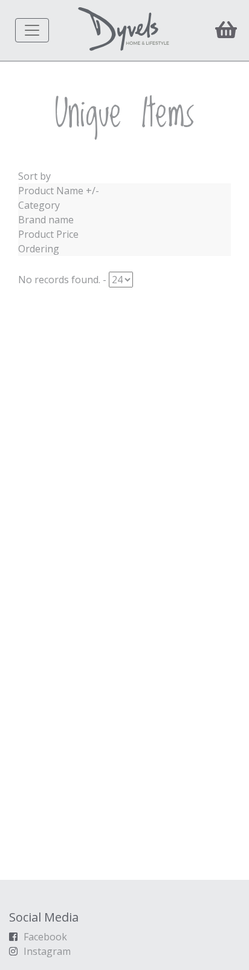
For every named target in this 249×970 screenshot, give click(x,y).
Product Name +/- (58, 190)
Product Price (48, 234)
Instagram (47, 951)
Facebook (45, 936)
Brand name (46, 219)
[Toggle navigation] (32, 30)
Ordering (38, 248)
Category (39, 205)
